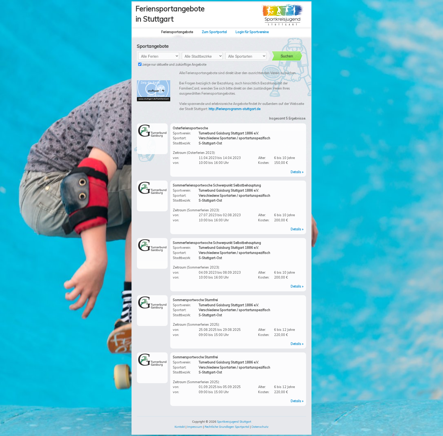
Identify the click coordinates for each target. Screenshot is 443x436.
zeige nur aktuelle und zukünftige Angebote (174, 64)
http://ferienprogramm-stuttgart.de (234, 109)
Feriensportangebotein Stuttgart (170, 13)
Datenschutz (259, 427)
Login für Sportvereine (252, 32)
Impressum (194, 427)
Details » (297, 172)
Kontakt (180, 427)
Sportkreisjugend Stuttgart (234, 421)
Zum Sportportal (214, 32)
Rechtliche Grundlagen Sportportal (227, 427)
